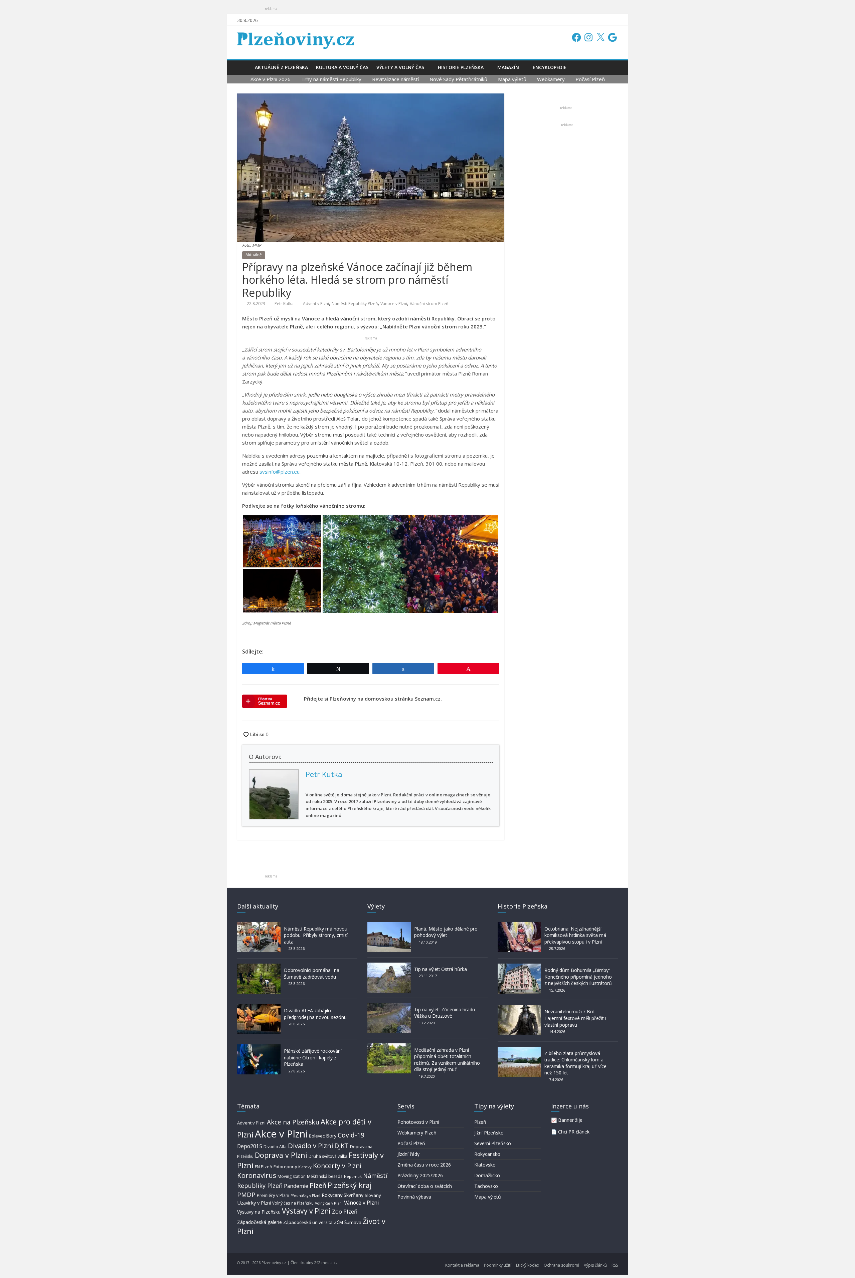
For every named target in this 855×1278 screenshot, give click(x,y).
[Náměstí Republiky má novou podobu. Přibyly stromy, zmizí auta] (259, 925)
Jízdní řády (408, 1154)
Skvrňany (353, 1195)
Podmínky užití (497, 1265)
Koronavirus (256, 1175)
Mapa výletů (512, 79)
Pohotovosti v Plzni (418, 1122)
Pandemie (296, 1186)
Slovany (373, 1195)
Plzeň (318, 1185)
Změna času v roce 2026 (424, 1165)
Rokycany (332, 1195)
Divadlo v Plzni (310, 1145)
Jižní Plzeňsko (489, 1132)
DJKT (341, 1145)
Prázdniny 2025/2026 (420, 1175)
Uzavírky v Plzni (254, 1202)
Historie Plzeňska (461, 67)
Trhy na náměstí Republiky (331, 79)
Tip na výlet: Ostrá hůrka (440, 969)
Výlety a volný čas (400, 67)
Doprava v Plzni (281, 1155)
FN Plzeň (263, 1167)
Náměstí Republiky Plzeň (355, 303)
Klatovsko (485, 1165)
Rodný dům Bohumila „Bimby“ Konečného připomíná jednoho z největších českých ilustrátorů (578, 976)
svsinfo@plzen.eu (280, 471)
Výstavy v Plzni (306, 1211)
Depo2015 (249, 1146)
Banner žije (570, 1120)
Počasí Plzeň (590, 79)
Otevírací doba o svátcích (424, 1186)
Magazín (508, 67)
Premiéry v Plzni (273, 1195)
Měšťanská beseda (325, 1176)
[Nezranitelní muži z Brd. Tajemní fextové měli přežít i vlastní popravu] (519, 1008)
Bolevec (317, 1136)
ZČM (338, 1222)
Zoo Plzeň (344, 1211)
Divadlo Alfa (275, 1146)
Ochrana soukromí (561, 1265)
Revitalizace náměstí (395, 79)
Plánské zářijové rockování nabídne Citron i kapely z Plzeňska (313, 1057)
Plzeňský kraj (350, 1185)
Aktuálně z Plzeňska (281, 67)
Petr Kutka (284, 303)
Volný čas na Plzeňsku (293, 1203)
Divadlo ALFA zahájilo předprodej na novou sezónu (315, 1013)
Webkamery (551, 79)
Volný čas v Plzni (329, 1203)
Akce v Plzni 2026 (270, 79)
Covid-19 (351, 1134)
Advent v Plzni (316, 303)
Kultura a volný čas (342, 67)
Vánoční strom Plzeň (429, 303)
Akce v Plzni (281, 1133)
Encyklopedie (549, 67)
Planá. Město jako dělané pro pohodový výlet (446, 932)
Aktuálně (253, 255)
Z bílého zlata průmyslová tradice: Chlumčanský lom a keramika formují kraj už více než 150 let (575, 1063)
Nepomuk (353, 1176)
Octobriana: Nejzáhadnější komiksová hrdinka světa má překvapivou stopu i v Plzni (575, 935)
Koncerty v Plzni (337, 1165)
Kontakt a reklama (462, 1265)
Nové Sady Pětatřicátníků (458, 79)
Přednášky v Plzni (305, 1195)
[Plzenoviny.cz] (244, 67)
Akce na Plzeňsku (293, 1121)
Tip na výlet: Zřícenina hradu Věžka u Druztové (444, 1012)
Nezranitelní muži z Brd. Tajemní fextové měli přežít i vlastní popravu (575, 1018)
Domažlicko (487, 1175)
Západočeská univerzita (308, 1222)
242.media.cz (326, 1262)
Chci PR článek (573, 1131)
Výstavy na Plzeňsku (259, 1212)
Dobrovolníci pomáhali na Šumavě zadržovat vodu (311, 973)
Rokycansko (487, 1154)
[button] (282, 541)
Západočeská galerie (259, 1222)
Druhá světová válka (328, 1156)
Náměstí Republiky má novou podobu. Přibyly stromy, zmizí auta (316, 935)
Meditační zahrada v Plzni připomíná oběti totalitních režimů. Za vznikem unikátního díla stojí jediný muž (447, 1060)
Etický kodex (527, 1265)
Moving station (292, 1176)
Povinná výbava (414, 1197)
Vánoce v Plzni (393, 303)
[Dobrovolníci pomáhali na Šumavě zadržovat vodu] (259, 967)
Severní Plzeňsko (492, 1143)
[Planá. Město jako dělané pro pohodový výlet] (389, 925)
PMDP (246, 1194)
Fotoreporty (285, 1167)
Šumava (352, 1222)
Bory (331, 1135)
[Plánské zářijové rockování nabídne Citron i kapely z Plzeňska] (259, 1047)
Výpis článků (595, 1265)
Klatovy (305, 1166)
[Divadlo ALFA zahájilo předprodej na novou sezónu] (259, 1007)
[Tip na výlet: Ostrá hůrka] (389, 966)
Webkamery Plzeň (417, 1132)
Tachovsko (486, 1186)
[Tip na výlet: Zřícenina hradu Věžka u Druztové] (389, 1006)
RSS (615, 1265)
